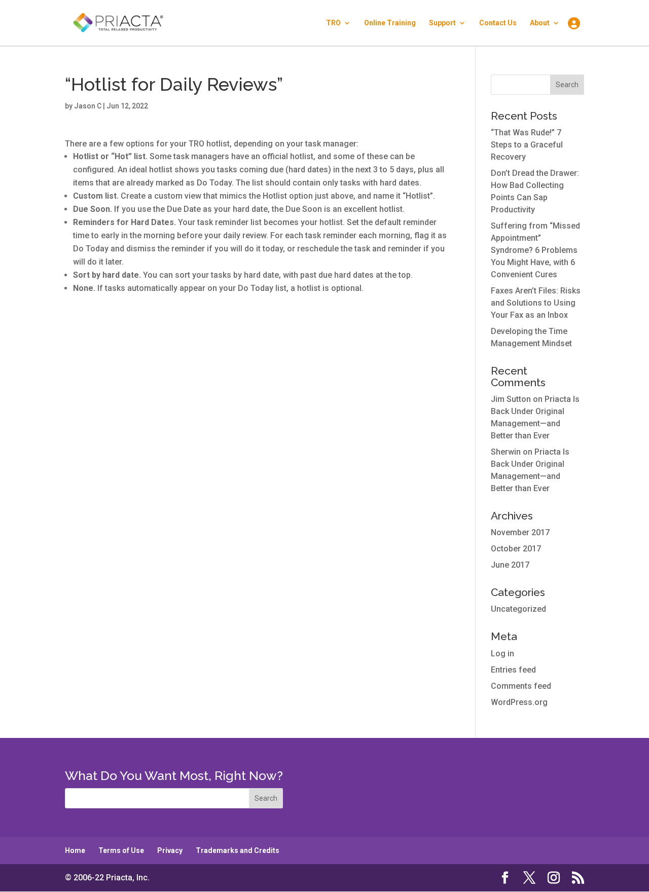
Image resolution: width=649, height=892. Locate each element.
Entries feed (513, 670)
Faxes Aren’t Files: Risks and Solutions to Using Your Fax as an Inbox (536, 303)
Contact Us (498, 23)
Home (75, 850)
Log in (502, 653)
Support (442, 23)
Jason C (87, 106)
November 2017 (520, 532)
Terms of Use (121, 850)
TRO (333, 23)
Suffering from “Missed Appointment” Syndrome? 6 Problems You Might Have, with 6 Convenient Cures (535, 250)
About (540, 23)
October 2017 (516, 548)
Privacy (170, 850)
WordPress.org (519, 702)
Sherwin (506, 452)
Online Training (390, 23)
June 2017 (510, 565)
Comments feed (521, 686)
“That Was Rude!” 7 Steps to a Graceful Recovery (527, 145)
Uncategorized (518, 609)
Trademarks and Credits (237, 850)
